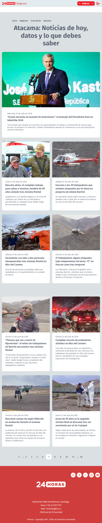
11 (73, 456)
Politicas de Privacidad (51, 512)
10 (67, 456)
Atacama (47, 20)
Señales (86, 3)
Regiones (24, 20)
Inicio (14, 20)
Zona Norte (36, 20)
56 (81, 456)
